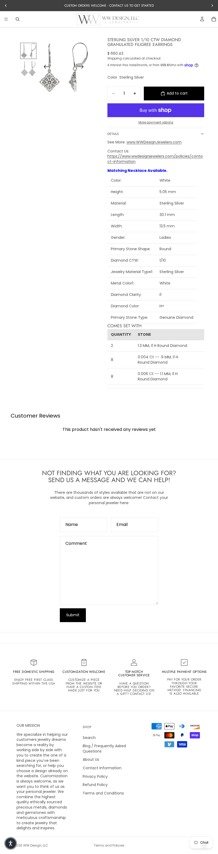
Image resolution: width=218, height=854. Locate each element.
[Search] (17, 19)
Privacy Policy (95, 776)
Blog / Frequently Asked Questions (104, 748)
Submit (72, 615)
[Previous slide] (45, 67)
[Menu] (6, 19)
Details (113, 133)
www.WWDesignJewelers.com (154, 142)
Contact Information (102, 768)
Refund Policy (95, 784)
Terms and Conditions (103, 793)
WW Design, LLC (35, 845)
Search (89, 737)
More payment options (156, 122)
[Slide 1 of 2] (28, 50)
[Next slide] (83, 67)
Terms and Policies (109, 845)
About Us (91, 759)
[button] (10, 843)
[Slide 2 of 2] (28, 68)
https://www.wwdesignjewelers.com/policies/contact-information (155, 159)
